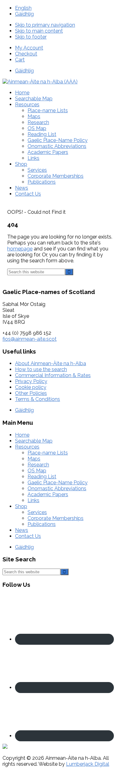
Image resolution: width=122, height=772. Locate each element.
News (21, 530)
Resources (27, 447)
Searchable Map (34, 441)
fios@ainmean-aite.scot (30, 339)
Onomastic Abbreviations (57, 488)
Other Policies (31, 393)
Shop (21, 506)
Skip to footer (31, 37)
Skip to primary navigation (45, 25)
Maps (34, 459)
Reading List (42, 477)
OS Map (37, 471)
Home (22, 435)
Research (38, 465)
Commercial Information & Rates (53, 375)
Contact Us (28, 536)
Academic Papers (48, 494)
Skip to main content (39, 31)
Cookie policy (30, 387)
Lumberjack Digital (87, 764)
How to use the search (41, 369)
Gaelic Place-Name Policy (58, 483)
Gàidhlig (24, 14)
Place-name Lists (48, 453)
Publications (42, 524)
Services (37, 512)
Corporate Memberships (56, 518)
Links (33, 500)
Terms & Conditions (37, 399)
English (23, 8)
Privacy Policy (31, 381)
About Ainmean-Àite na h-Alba (50, 363)
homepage (20, 249)
